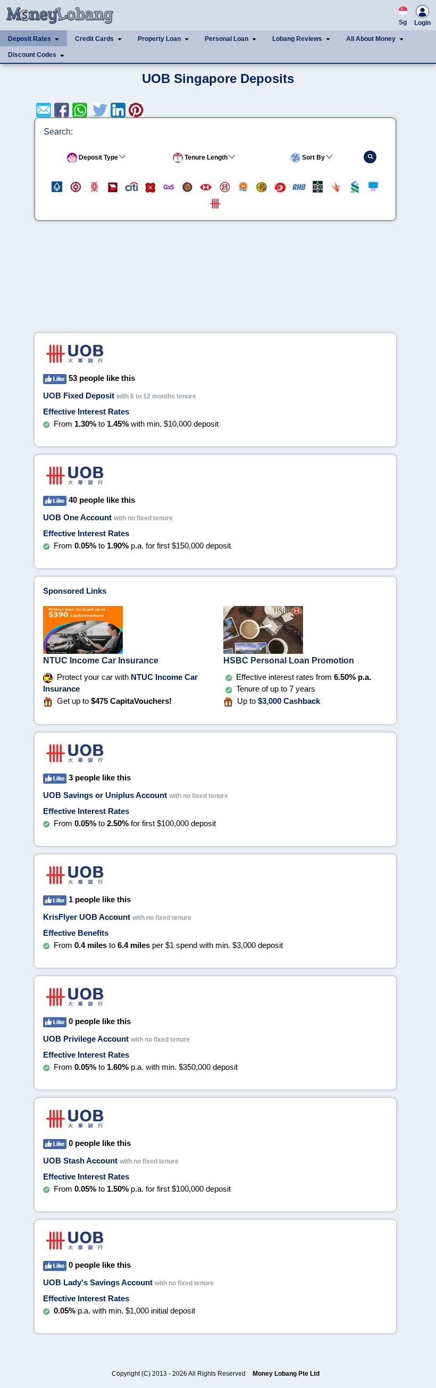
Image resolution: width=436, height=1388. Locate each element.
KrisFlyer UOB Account (86, 916)
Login (422, 23)
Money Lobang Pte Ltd (286, 1373)
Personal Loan (226, 39)
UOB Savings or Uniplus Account (105, 795)
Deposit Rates (29, 39)
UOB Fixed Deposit (78, 395)
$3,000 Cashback (289, 700)
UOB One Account (77, 517)
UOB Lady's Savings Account (98, 1282)
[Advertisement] (215, 281)
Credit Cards (94, 39)
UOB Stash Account (80, 1160)
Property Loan (159, 39)
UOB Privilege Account (86, 1038)
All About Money (371, 39)
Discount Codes (32, 55)
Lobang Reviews (297, 39)
